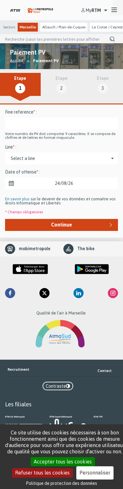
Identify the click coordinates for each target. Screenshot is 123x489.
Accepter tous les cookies (63, 461)
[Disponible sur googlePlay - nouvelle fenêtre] (92, 269)
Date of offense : (22, 171)
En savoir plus (17, 198)
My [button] (93, 10)
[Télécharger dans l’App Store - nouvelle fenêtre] (30, 269)
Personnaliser (94, 472)
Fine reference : (21, 112)
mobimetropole (34, 248)
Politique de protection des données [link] (61, 483)
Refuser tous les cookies (42, 472)
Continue (61, 224)
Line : (10, 147)
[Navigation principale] (114, 10)
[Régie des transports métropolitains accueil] (15, 9)
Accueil (16, 60)
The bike (86, 248)
